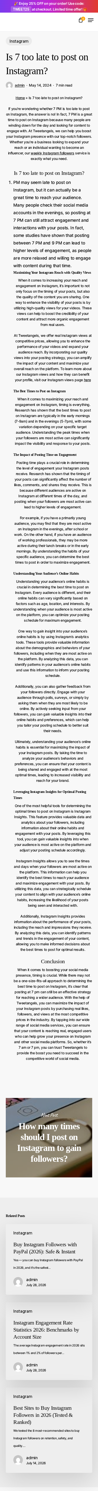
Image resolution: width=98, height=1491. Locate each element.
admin (19, 85)
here (87, 380)
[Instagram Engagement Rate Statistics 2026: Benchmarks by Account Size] (49, 1341)
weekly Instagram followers (52, 153)
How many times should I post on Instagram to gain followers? (49, 1137)
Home (20, 98)
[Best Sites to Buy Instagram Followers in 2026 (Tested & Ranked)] (49, 1430)
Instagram (19, 41)
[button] (90, 20)
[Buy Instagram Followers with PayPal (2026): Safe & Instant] (49, 1259)
